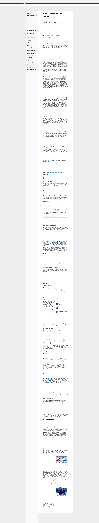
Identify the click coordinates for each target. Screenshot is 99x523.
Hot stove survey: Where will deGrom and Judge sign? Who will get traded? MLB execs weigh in (63, 311)
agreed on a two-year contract (62, 203)
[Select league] (25, 1)
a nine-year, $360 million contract (49, 169)
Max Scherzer (64, 381)
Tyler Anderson (57, 319)
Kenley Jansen (45, 82)
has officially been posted (55, 220)
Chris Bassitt (58, 380)
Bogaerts (59, 37)
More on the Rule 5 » (60, 113)
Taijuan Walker (59, 177)
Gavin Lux (60, 339)
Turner (57, 37)
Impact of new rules (55, 33)
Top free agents (53, 35)
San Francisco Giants (55, 183)
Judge (52, 37)
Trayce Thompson (63, 341)
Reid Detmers (52, 319)
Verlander (54, 37)
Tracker (59, 33)
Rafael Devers (55, 291)
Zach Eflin (66, 415)
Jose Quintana (47, 160)
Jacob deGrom (65, 195)
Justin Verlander (63, 330)
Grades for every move (57, 35)
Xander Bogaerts (63, 49)
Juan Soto (57, 57)
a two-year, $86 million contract (54, 331)
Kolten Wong (56, 355)
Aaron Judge (58, 63)
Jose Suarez (48, 319)
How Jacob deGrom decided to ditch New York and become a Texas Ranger (62, 304)
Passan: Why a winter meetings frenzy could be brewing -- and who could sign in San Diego (62, 308)
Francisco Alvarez (50, 484)
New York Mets (53, 160)
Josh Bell (49, 203)
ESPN (24, 3)
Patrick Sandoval (45, 319)
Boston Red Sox (64, 77)
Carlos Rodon (44, 392)
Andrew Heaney (60, 196)
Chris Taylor (44, 342)
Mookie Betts (44, 86)
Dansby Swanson (63, 242)
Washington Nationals (50, 97)
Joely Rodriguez (47, 289)
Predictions (51, 33)
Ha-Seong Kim (62, 57)
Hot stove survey (48, 33)
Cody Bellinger (50, 342)
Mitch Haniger (49, 183)
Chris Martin (51, 289)
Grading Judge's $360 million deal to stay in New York (56, 172)
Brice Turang (60, 354)
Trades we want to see (48, 35)
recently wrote (52, 422)
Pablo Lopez (50, 395)
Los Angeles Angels (48, 297)
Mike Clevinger (59, 415)
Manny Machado (45, 65)
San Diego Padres (55, 77)
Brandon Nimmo (47, 483)
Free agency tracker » (58, 497)
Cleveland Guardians (55, 203)
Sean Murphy (58, 119)
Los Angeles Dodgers (48, 330)
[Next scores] (76, 1)
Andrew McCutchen (52, 275)
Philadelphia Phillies (58, 99)
